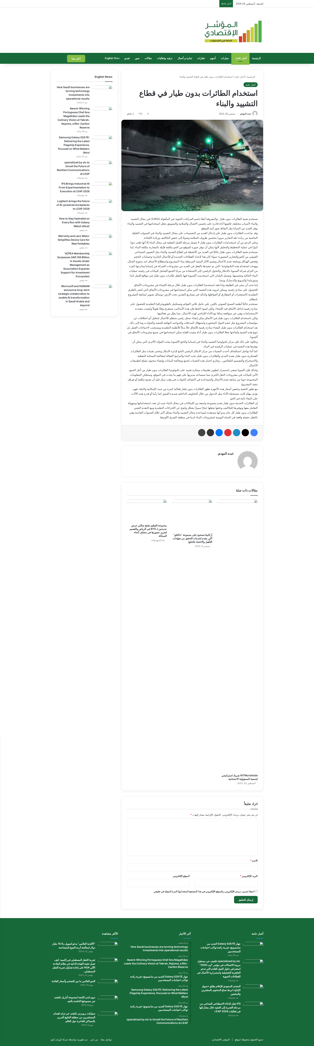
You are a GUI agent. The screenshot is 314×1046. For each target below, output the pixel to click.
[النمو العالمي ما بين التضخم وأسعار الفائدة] (108, 986)
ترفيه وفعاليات (164, 58)
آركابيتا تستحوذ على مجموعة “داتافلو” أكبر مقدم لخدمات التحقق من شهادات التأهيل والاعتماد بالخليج (192, 538)
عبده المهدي (245, 113)
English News (112, 58)
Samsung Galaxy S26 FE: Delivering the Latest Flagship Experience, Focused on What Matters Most (74, 145)
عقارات (201, 58)
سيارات (225, 58)
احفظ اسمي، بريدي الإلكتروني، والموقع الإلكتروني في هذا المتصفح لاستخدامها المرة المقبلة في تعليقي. (204, 891)
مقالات (148, 58)
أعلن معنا (76, 58)
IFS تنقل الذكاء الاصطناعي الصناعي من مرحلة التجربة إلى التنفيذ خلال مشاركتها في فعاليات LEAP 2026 (220, 1007)
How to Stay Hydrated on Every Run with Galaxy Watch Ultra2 (74, 222)
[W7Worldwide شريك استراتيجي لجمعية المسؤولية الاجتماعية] (238, 635)
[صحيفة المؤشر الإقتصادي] (232, 30)
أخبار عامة (241, 58)
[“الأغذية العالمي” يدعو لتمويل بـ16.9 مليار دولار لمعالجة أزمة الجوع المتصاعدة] (108, 949)
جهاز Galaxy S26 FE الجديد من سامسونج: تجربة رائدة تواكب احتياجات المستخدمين (220, 947)
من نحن (94, 1039)
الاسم (254, 860)
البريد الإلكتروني (249, 875)
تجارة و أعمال (185, 58)
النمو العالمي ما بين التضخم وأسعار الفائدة (73, 981)
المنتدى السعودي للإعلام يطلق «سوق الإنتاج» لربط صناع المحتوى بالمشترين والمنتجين (221, 990)
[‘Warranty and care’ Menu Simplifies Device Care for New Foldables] (102, 241)
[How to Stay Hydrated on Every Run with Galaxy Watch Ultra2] (102, 223)
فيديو (127, 58)
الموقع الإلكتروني (181, 875)
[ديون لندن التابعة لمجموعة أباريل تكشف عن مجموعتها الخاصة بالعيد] (108, 1002)
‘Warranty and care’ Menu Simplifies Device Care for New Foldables (74, 239)
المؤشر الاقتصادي (221, 1039)
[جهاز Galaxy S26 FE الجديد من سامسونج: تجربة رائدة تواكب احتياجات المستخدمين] (253, 949)
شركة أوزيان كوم (59, 1039)
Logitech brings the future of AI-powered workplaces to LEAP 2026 (73, 204)
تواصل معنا (106, 1039)
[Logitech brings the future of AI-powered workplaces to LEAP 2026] (102, 206)
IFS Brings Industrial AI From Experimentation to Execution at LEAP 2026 (74, 187)
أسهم (213, 58)
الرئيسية (256, 58)
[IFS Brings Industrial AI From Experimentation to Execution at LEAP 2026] (102, 189)
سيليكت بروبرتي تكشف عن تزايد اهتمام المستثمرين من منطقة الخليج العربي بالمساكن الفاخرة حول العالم (74, 1017)
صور (137, 58)
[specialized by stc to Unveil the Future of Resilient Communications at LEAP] (102, 167)
